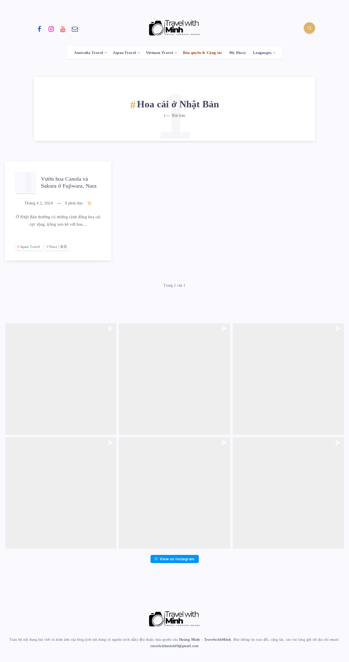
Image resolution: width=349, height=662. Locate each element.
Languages (262, 53)
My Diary (237, 53)
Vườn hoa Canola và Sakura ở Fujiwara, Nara (69, 182)
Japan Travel (124, 53)
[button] (60, 379)
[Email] (75, 28)
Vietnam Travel (159, 53)
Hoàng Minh (189, 640)
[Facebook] (39, 28)
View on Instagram (177, 559)
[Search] (309, 27)
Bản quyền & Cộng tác (203, 53)
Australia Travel (88, 53)
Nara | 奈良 (58, 247)
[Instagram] (51, 28)
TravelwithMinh (217, 640)
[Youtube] (63, 28)
